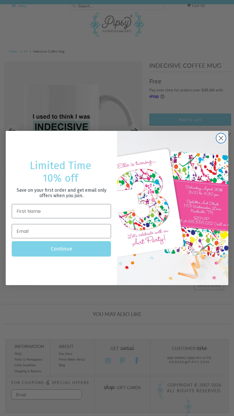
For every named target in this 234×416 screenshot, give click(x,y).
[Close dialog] (221, 138)
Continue (61, 249)
